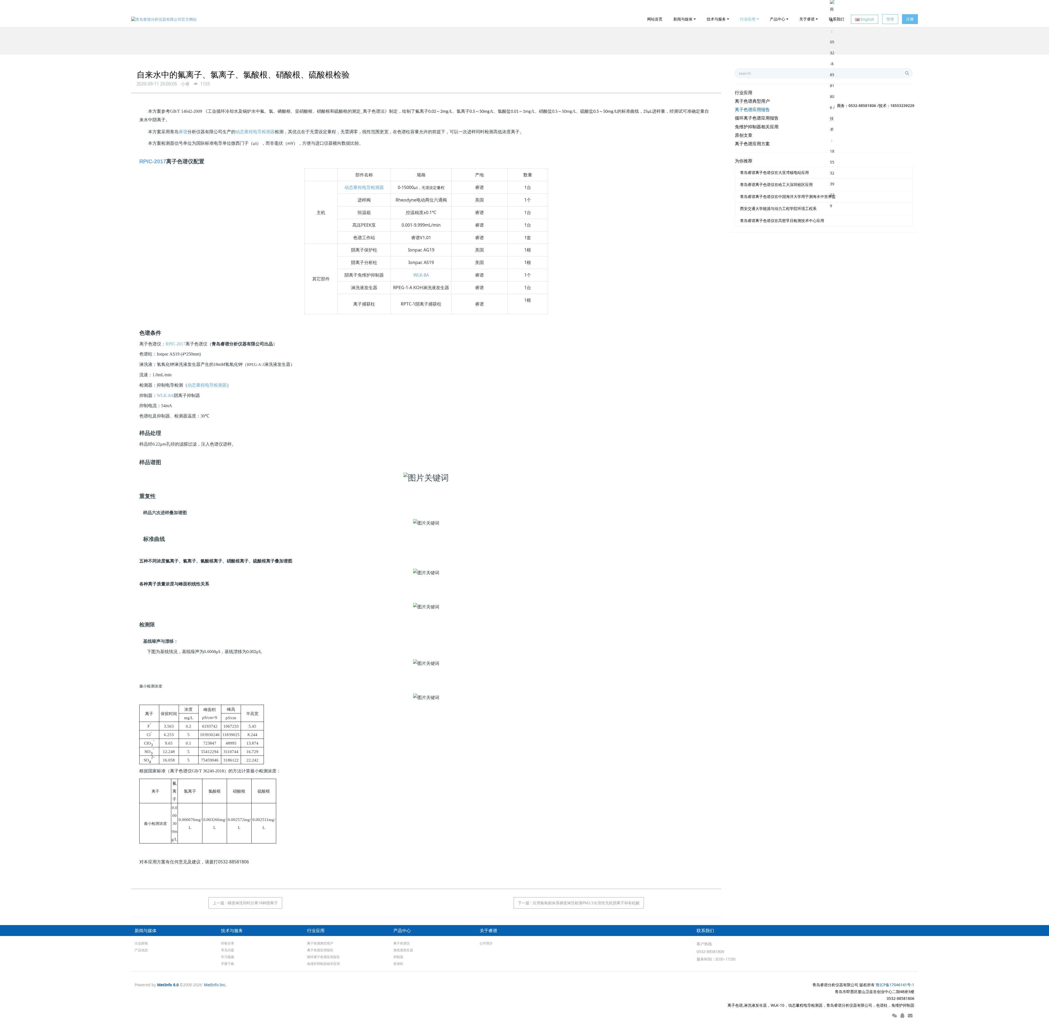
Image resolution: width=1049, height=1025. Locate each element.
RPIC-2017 (152, 161)
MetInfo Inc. (215, 984)
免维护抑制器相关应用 (757, 127)
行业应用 (743, 93)
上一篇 (245, 902)
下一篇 (579, 902)
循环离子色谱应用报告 (757, 118)
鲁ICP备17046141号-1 (895, 984)
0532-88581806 (710, 951)
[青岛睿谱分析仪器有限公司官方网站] (164, 19)
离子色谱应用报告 (752, 109)
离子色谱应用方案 (752, 144)
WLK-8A (421, 275)
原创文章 (743, 135)
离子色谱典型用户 (752, 101)
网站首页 (654, 19)
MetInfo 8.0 (168, 984)
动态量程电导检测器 (255, 131)
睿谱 (183, 131)
